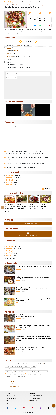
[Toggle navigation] (50, 2)
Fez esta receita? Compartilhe (28, 235)
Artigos (7, 403)
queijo (9, 53)
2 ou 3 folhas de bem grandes (17, 45)
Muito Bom (17, 178)
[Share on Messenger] (35, 25)
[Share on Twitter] (45, 25)
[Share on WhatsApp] (40, 25)
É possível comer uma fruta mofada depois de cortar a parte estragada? (31, 348)
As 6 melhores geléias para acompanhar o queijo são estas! (32, 278)
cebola (16, 51)
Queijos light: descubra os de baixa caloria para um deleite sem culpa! (33, 289)
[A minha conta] (30, 1)
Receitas (7, 393)
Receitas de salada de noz (34, 374)
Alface (34, 366)
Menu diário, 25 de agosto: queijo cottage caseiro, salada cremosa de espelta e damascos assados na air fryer (33, 338)
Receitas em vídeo (10, 395)
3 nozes (8, 59)
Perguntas (7, 400)
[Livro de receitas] (21, 1)
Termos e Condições (35, 398)
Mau (15, 185)
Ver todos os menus (10, 398)
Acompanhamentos (14, 386)
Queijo (46, 364)
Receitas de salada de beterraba (15, 376)
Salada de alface (43, 371)
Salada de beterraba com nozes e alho (21, 206)
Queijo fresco (10, 364)
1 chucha (11, 48)
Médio (15, 182)
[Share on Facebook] (30, 25)
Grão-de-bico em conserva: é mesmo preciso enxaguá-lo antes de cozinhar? (31, 315)
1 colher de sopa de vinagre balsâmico (18, 67)
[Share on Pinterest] (50, 25)
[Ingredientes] (2, 207)
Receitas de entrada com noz (35, 369)
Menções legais (34, 400)
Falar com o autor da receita (28, 223)
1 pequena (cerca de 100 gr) (18, 56)
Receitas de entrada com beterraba (25, 371)
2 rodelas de (12, 51)
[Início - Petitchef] (5, 5)
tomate (9, 48)
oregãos (8, 62)
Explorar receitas (10, 381)
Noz (7, 366)
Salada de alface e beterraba (43, 206)
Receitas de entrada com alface (15, 369)
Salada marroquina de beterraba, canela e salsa (33, 207)
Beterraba (9, 371)
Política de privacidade (36, 395)
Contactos (32, 393)
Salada (19, 364)
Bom (15, 180)
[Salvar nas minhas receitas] (30, 19)
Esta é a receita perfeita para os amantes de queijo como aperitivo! (33, 267)
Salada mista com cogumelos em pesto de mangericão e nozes (9, 208)
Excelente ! (17, 175)
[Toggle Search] (40, 1)
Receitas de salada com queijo (15, 374)
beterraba (10, 56)
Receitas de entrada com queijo (21, 366)
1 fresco (10, 53)
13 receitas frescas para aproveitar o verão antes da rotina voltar (33, 326)
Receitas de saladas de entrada (32, 364)
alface (19, 45)
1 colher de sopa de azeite (14, 65)
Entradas (11, 383)
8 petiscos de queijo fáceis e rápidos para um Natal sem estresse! (33, 299)
